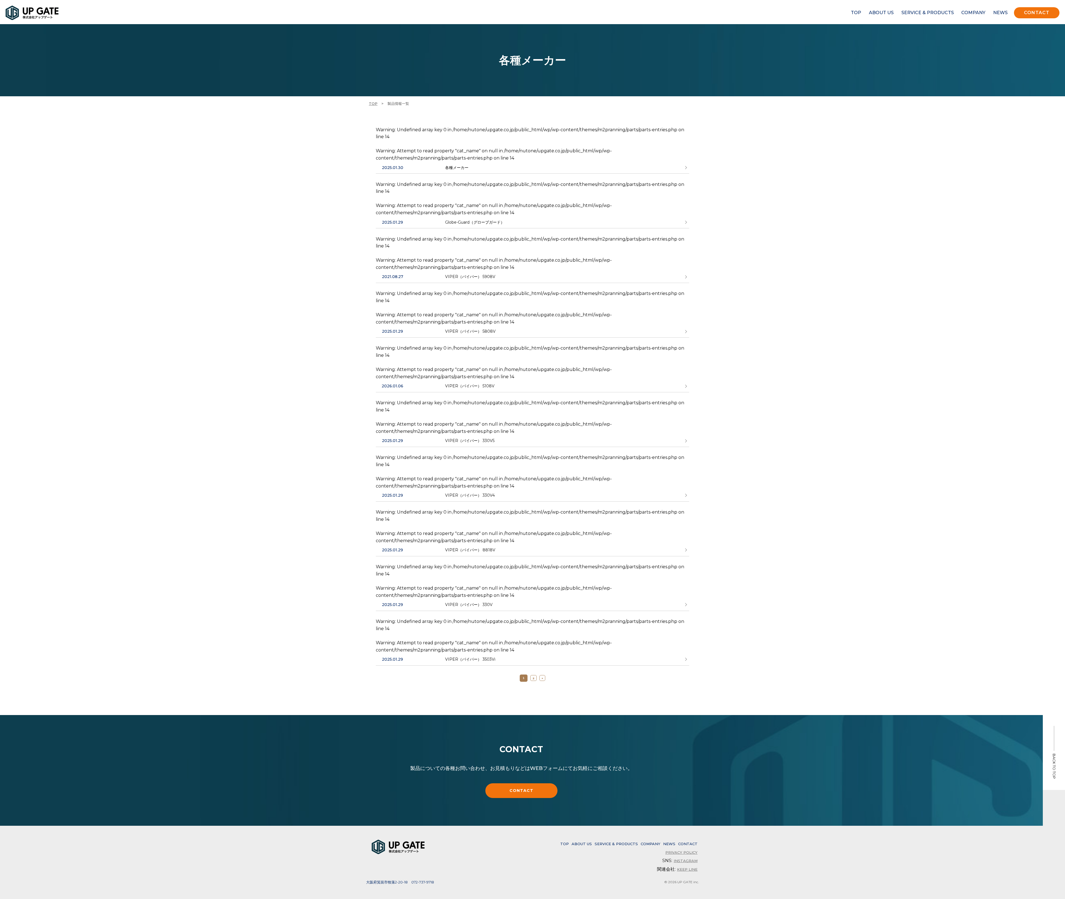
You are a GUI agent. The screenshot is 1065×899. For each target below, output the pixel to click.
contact (1036, 12)
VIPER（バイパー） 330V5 (470, 440)
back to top (1054, 766)
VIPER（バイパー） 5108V (470, 385)
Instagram (686, 860)
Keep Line (687, 869)
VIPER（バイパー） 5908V (470, 276)
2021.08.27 (392, 276)
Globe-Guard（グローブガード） (474, 222)
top (856, 12)
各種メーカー (456, 167)
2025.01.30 (392, 167)
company (973, 12)
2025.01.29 (392, 222)
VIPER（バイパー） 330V (469, 604)
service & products (927, 12)
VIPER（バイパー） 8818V (470, 549)
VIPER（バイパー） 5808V (470, 331)
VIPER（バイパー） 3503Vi (470, 659)
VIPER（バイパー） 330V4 (470, 495)
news (1000, 12)
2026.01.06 (392, 385)
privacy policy (681, 852)
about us (881, 12)
